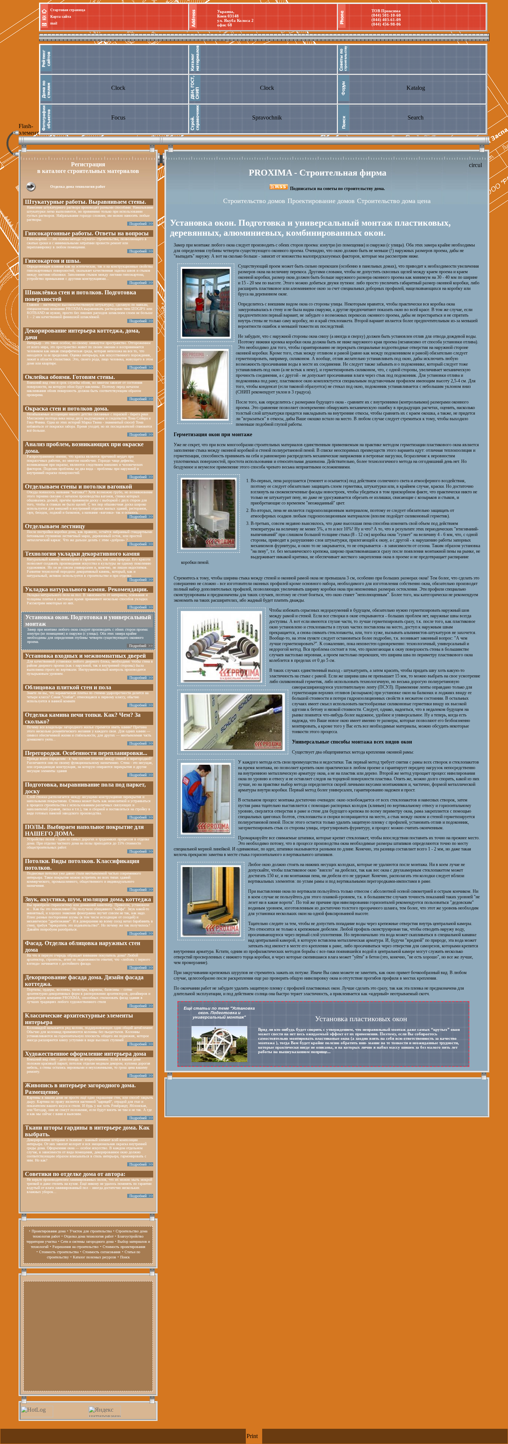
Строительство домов (254, 201)
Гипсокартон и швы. (53, 261)
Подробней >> (140, 224)
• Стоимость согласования (100, 1252)
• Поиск (124, 1257)
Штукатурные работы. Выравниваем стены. (85, 202)
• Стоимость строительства (57, 1252)
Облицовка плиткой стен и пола (68, 687)
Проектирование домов (321, 201)
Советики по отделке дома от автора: (75, 1174)
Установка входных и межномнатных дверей (85, 656)
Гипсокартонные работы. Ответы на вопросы (87, 233)
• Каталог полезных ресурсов (93, 1257)
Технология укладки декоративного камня (82, 554)
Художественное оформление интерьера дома (85, 1054)
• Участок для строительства (89, 1231)
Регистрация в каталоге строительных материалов (88, 167)
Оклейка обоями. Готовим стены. (70, 377)
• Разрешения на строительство (74, 1247)
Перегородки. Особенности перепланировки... (86, 753)
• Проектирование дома (47, 1231)
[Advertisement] (88, 1335)
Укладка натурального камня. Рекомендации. (86, 589)
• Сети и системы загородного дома (85, 1241)
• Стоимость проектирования (122, 1247)
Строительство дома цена (394, 201)
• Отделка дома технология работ (87, 1236)
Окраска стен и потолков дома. (67, 408)
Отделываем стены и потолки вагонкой (78, 486)
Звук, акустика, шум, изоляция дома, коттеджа (88, 899)
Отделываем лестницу (55, 526)
